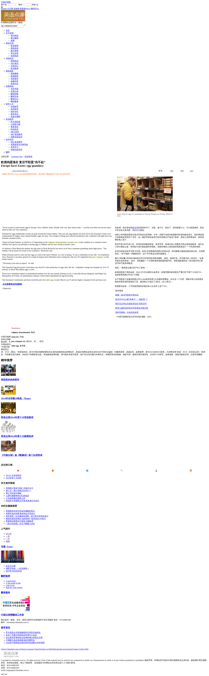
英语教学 (10, 119)
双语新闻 (14, 46)
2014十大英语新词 (13, 475)
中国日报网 (6, 2)
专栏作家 (14, 89)
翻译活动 (14, 96)
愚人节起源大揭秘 (13, 493)
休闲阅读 (14, 56)
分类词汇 (14, 66)
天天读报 (10, 33)
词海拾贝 (10, 58)
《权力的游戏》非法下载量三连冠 (20, 524)
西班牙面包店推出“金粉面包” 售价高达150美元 (26, 519)
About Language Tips (29, 649)
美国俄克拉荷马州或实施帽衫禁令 (20, 511)
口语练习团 (15, 124)
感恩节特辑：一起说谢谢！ (17, 568)
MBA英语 (15, 132)
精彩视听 (10, 71)
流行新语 (14, 63)
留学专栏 (14, 112)
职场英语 (14, 129)
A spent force (11, 581)
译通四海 (10, 86)
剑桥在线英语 (16, 137)
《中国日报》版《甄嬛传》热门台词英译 (21, 455)
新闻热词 (14, 61)
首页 (8, 30)
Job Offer (85, 649)
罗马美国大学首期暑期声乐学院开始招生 (23, 632)
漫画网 (16, 9)
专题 (7, 546)
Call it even (10, 585)
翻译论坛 (35, 9)
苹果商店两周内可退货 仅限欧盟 (19, 521)
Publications (56, 649)
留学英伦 (14, 114)
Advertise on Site (44, 649)
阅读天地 (10, 43)
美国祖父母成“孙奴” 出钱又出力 (19, 488)
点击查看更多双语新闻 (12, 284)
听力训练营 (15, 122)
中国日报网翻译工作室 (12, 614)
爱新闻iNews (25, 9)
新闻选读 (14, 48)
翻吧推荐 (5, 576)
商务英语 (14, 127)
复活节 (135, 228)
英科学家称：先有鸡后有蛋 (126, 312)
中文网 (10, 9)
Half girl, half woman (14, 587)
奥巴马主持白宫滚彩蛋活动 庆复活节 (131, 304)
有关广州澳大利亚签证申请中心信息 (21, 635)
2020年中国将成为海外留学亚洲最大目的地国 (25, 643)
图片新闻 (14, 51)
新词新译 (14, 68)
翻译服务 (14, 101)
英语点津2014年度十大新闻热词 (17, 436)
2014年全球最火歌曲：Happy (16, 398)
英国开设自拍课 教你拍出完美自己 (20, 513)
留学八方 (10, 104)
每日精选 (14, 36)
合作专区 (10, 139)
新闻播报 (14, 74)
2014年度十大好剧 (13, 478)
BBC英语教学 (16, 134)
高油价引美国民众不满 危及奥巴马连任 (22, 501)
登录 (34, 5)
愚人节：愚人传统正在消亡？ (18, 491)
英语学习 (14, 147)
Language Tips (16, 157)
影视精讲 (14, 76)
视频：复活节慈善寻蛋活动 (126, 295)
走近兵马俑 (10, 566)
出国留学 (14, 106)
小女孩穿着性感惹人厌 (15, 498)
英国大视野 (15, 117)
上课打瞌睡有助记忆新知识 (17, 496)
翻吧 (8, 152)
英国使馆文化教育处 (19, 144)
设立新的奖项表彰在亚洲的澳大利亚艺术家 (24, 638)
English (4, 9)
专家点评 (14, 91)
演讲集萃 (14, 79)
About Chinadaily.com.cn (11, 649)
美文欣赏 (14, 53)
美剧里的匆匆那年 (10, 379)
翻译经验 (14, 94)
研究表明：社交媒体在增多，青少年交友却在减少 (27, 516)
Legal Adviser (66, 649)
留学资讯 (5, 627)
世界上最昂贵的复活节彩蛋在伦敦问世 (131, 308)
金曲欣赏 (14, 81)
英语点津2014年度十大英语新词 (17, 417)
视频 (13, 41)
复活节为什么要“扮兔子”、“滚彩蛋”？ (131, 299)
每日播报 (14, 38)
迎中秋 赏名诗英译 (14, 571)
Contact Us (76, 649)
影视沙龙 (14, 84)
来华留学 (14, 109)
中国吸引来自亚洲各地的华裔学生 (20, 640)
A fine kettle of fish (13, 583)
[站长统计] (4, 674)
